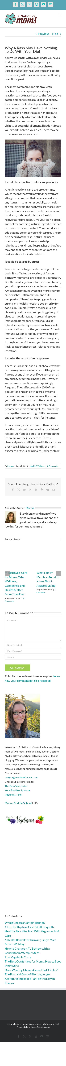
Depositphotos (43, 1027)
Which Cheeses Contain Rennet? (25, 922)
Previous (43, 33)
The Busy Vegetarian (16, 785)
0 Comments (52, 466)
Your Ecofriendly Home (17, 790)
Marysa (10, 466)
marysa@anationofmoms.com (21, 777)
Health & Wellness (37, 466)
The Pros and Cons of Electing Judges (28, 974)
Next (55, 33)
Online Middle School (18, 803)
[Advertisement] (33, 874)
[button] (7, 573)
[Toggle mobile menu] (59, 15)
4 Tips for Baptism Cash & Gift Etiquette (30, 927)
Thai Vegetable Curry (18, 957)
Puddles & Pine (13, 794)
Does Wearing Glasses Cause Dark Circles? (31, 970)
